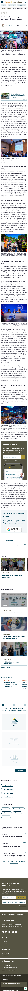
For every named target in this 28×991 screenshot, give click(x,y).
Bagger (17, 813)
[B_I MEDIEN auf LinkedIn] (3, 932)
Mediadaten (5, 944)
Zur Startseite (9, 540)
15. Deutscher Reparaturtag (11, 846)
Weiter (20, 770)
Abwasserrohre (8, 793)
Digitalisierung (8, 797)
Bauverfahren (12, 5)
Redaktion (4, 941)
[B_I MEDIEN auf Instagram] (13, 932)
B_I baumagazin (6, 953)
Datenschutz (18, 460)
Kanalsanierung (21, 5)
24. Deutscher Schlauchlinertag (12, 837)
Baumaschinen (17, 809)
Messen (6, 817)
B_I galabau (5, 955)
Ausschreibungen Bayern (8, 970)
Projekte (6, 813)
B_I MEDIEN (17, 975)
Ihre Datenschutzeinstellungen (10, 990)
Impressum (5, 979)
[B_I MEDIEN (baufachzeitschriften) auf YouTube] (6, 932)
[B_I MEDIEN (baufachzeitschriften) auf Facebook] (16, 932)
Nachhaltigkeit (8, 789)
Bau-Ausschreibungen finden (9, 967)
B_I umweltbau (8, 920)
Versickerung (8, 785)
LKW (5, 809)
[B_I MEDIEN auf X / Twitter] (9, 932)
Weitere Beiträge (5, 667)
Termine (4, 5)
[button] (14, 458)
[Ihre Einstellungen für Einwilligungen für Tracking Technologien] (25, 988)
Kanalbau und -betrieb (6, 8)
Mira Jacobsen (9, 25)
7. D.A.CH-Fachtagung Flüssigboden (13, 856)
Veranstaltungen (6, 965)
